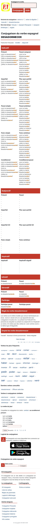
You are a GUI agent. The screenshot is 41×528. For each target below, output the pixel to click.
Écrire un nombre (24, 487)
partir (31, 367)
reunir (17, 376)
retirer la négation (31, 19)
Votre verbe (9, 464)
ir (10, 367)
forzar (33, 358)
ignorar (18, 363)
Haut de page (20, 339)
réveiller (17, 42)
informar (26, 363)
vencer (26, 402)
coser (3, 354)
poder (12, 372)
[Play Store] (20, 455)
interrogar (35, 363)
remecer (19, 402)
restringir (4, 376)
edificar (3, 358)
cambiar (26, 410)
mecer (12, 402)
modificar (23, 367)
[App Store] (20, 448)
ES (18, 342)
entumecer (32, 400)
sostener (9, 381)
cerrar (18, 350)
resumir (11, 376)
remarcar (25, 372)
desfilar (31, 354)
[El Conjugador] (5, 7)
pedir (4, 371)
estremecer (4, 402)
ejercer (10, 359)
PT (29, 342)
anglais (12, 27)
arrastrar (12, 350)
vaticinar (29, 381)
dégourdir (25, 42)
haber (4, 363)
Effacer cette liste (18, 389)
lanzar (15, 367)
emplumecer (23, 400)
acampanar (4, 350)
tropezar (22, 381)
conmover (34, 350)
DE (32, 342)
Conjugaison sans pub (9, 498)
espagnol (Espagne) (25, 25)
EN (24, 342)
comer (26, 350)
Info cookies (6, 519)
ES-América (37, 342)
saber (24, 376)
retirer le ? (20, 19)
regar (19, 372)
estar (26, 358)
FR (21, 342)
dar (8, 354)
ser (3, 380)
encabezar (18, 358)
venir (37, 380)
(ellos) (5, 426)
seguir (31, 376)
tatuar (16, 381)
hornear (11, 363)
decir (14, 354)
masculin (4, 22)
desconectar (23, 354)
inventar (4, 367)
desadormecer (5, 389)
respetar (33, 372)
